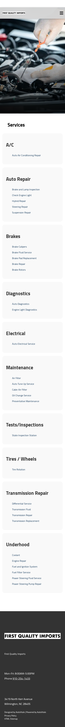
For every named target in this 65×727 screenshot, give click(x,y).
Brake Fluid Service (22, 252)
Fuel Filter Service (21, 572)
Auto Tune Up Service (23, 384)
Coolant (16, 555)
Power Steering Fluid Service (26, 578)
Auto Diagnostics (20, 304)
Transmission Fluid (21, 509)
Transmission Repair (22, 515)
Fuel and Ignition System (24, 566)
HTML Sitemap (11, 718)
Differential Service (21, 503)
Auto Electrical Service (23, 343)
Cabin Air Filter (19, 389)
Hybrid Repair (19, 201)
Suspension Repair (21, 212)
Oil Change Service (21, 395)
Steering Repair (20, 206)
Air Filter (16, 378)
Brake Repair (18, 264)
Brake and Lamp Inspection (26, 189)
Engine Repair (19, 561)
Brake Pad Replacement (24, 258)
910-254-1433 (21, 678)
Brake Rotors (19, 269)
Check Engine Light (22, 195)
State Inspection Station (24, 435)
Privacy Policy (10, 715)
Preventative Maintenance (25, 401)
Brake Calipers (19, 246)
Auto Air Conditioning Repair (26, 155)
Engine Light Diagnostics (24, 309)
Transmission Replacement (25, 521)
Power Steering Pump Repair (26, 584)
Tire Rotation (18, 469)
